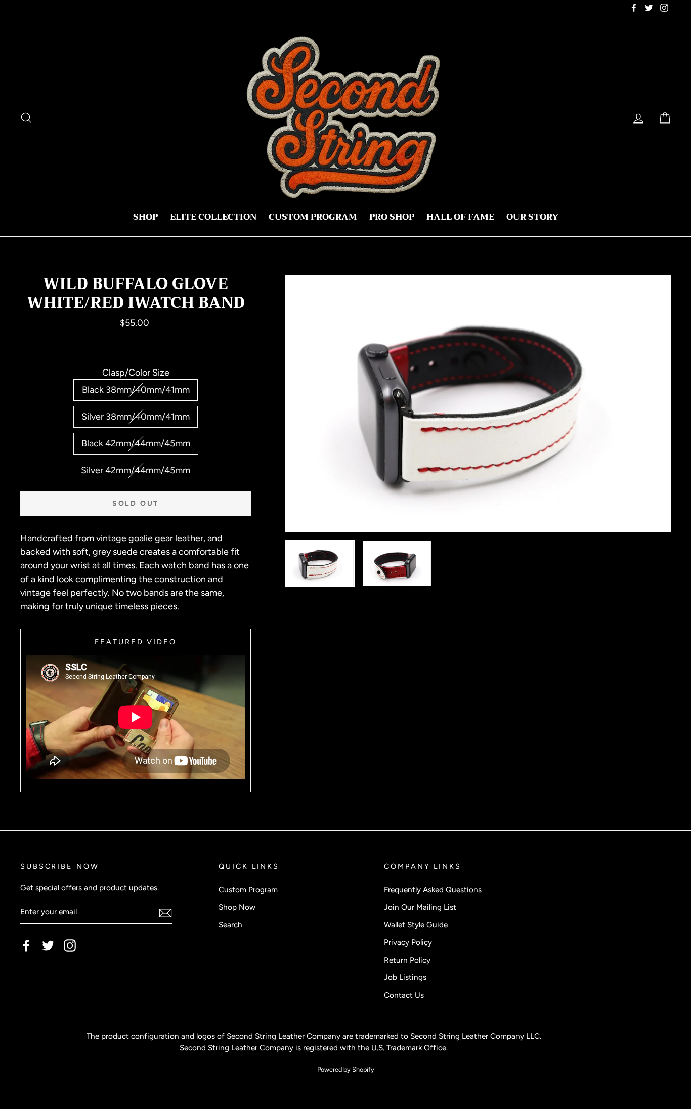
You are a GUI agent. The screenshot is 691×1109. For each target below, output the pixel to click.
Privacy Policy (408, 942)
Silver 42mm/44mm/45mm (135, 470)
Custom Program (313, 217)
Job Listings (405, 977)
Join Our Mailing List (420, 907)
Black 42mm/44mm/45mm (135, 443)
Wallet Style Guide (416, 924)
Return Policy (407, 960)
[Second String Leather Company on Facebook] (26, 945)
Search (230, 924)
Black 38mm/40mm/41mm (136, 389)
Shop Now (237, 907)
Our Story (532, 217)
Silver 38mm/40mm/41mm (135, 416)
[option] (478, 403)
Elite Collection (213, 217)
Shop (145, 217)
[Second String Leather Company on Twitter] (48, 945)
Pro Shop (391, 217)
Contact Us (404, 995)
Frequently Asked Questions (433, 889)
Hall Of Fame (460, 217)
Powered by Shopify (345, 1069)
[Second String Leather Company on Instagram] (70, 945)
